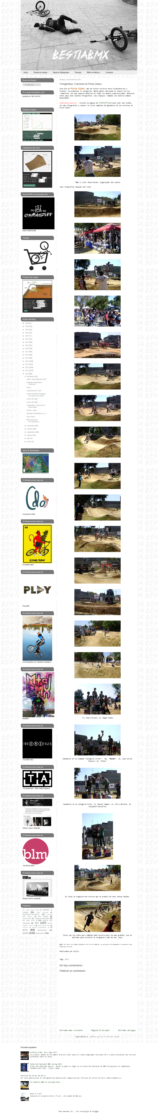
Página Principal (100, 1030)
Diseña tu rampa (40, 72)
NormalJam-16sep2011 (31, 914)
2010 (27, 374)
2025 (27, 326)
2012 (27, 367)
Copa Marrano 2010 (34, 391)
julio (28, 438)
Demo (29, 387)
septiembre (31, 432)
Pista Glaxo (31, 417)
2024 (27, 330)
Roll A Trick (35, 1094)
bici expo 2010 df (30, 920)
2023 (27, 333)
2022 (27, 336)
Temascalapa (27, 918)
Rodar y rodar (32, 410)
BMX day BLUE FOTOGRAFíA (33, 421)
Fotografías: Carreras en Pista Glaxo (81, 83)
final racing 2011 (44, 925)
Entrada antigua (126, 1030)
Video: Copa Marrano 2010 (36, 379)
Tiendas (78, 72)
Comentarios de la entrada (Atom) (104, 1037)
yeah (25, 933)
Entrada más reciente (71, 1030)
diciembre (31, 376)
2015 (27, 358)
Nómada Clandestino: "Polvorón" (34, 383)
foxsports (25, 927)
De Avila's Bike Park (30, 910)
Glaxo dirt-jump (42, 912)
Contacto (109, 72)
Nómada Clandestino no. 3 (36, 413)
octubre (30, 429)
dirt (67, 959)
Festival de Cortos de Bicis (33, 1075)
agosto (30, 435)
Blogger (95, 1111)
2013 (27, 364)
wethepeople (42, 930)
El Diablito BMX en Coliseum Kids (45, 1082)
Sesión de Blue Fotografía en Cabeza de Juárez (36, 395)
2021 (27, 339)
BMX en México (93, 72)
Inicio (26, 72)
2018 (27, 348)
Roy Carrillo (43, 916)
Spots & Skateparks (61, 72)
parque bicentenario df (40, 927)
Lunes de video (32, 399)
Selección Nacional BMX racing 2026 (46, 1064)
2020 (27, 342)
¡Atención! (40, 933)
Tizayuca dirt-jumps (42, 918)
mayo (29, 441)
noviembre (31, 426)
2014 (27, 361)
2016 (27, 355)
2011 (27, 370)
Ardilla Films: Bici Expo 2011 (43, 1052)
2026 (27, 323)
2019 (27, 345)
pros (25, 929)
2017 (27, 352)
